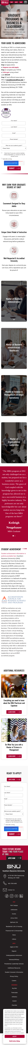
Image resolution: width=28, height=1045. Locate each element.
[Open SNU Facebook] (7, 896)
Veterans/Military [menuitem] (14, 959)
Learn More (11, 712)
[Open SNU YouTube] (16, 896)
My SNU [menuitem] (14, 988)
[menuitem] (25, 2)
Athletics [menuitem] (14, 997)
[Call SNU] (5, 883)
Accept (15, 1036)
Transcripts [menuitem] (14, 992)
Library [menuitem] (14, 939)
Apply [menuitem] (16, 2)
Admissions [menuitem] (14, 909)
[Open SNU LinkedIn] (21, 896)
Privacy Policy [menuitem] (14, 976)
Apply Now (12, 780)
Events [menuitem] (14, 914)
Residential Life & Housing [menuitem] (14, 926)
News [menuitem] (14, 935)
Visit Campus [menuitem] (14, 905)
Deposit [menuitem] (14, 951)
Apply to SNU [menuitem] (14, 947)
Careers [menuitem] (14, 980)
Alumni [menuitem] (14, 1001)
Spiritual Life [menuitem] (14, 922)
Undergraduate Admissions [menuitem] (14, 955)
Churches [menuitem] (14, 1005)
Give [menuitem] (21, 2)
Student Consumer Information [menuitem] (14, 972)
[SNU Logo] (7, 1)
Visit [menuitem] (12, 2)
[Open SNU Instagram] (12, 896)
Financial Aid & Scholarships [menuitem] (14, 931)
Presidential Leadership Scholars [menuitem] (14, 964)
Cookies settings (16, 1041)
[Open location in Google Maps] (5, 876)
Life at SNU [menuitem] (14, 918)
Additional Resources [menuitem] (14, 968)
